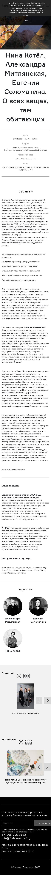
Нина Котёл (13, 650)
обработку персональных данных (17, 832)
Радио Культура (23, 567)
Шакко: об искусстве (23, 570)
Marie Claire (40, 570)
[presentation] (39, 700)
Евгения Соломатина (38, 620)
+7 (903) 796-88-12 (14, 834)
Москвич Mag (39, 567)
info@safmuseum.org (16, 838)
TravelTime (7, 570)
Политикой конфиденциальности (25, 10)
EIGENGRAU (35, 495)
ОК (26, 21)
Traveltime (21, 573)
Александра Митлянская (12, 620)
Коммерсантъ (8, 567)
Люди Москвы (8, 573)
